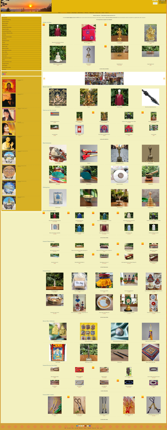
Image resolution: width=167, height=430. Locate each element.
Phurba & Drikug (5, 48)
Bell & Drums (80, 12)
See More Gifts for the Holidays (104, 68)
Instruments (4, 38)
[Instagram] (5, 74)
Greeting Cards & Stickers (7, 36)
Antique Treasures (5, 21)
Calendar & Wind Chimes (6, 27)
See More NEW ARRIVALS (104, 139)
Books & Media (5, 23)
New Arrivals (63, 12)
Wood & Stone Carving (6, 67)
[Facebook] (3, 74)
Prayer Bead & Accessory (6, 50)
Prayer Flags (74, 12)
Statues (3, 59)
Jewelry (3, 42)
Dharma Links (97, 12)
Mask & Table (4, 46)
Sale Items (4, 69)
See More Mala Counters (104, 419)
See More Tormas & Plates (104, 317)
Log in (153, 0)
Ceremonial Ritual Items (6, 31)
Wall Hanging (4, 65)
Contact (103, 12)
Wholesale (86, 12)
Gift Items (4, 34)
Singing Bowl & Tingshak (6, 57)
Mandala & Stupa (5, 44)
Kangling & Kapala (5, 40)
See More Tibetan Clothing (104, 237)
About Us (107, 12)
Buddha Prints (4, 25)
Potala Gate (85, 424)
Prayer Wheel (4, 52)
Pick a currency (155, 2)
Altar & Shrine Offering (6, 19)
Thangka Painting (5, 63)
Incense (68, 12)
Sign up (156, 0)
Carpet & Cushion (5, 29)
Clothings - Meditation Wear (7, 32)
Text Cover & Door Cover (6, 61)
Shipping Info (91, 12)
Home (59, 12)
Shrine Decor (4, 55)
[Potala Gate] (29, 6)
